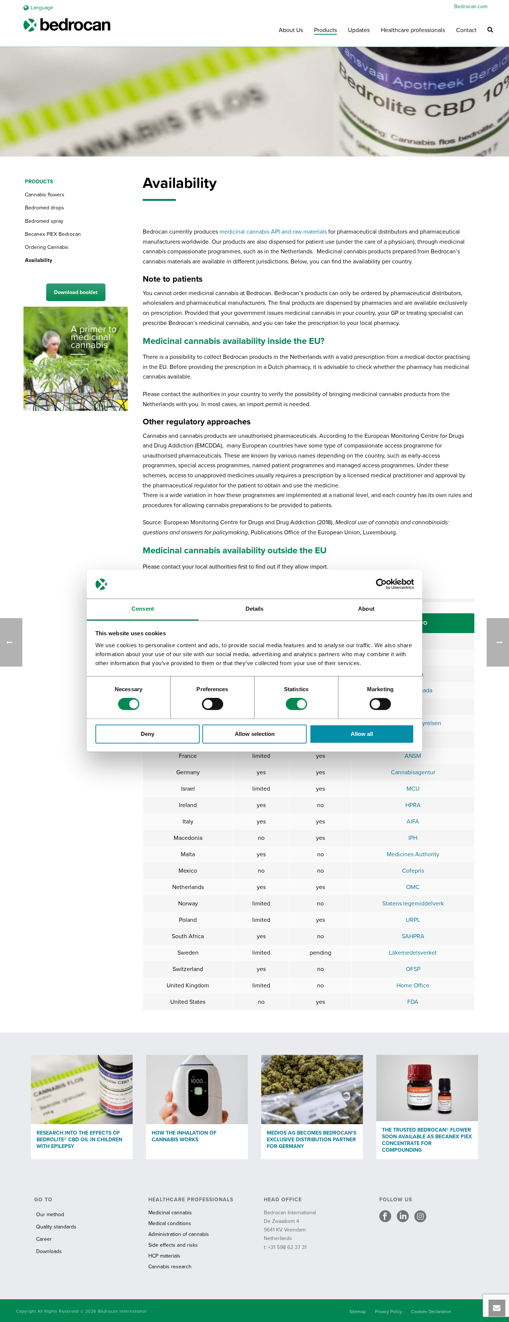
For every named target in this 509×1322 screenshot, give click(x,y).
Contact (466, 30)
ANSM (413, 756)
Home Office (412, 985)
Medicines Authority (413, 854)
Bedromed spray (44, 221)
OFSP (413, 969)
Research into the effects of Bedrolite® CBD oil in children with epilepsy (79, 1139)
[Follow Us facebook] (385, 1217)
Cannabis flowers (44, 195)
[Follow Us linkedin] (403, 1217)
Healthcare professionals (413, 30)
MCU (413, 789)
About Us (291, 30)
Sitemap (358, 1311)
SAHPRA (413, 936)
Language (42, 7)
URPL (413, 920)
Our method (50, 1214)
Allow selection (255, 734)
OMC (413, 887)
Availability (38, 260)
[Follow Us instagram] (420, 1217)
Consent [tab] (143, 608)
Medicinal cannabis (170, 1212)
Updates (359, 30)
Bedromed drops (44, 208)
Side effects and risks (173, 1245)
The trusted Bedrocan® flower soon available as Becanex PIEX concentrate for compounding (427, 1140)
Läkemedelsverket (413, 952)
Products (325, 30)
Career (44, 1239)
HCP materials (164, 1256)
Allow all (362, 734)
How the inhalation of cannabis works (184, 1136)
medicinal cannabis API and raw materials (273, 231)
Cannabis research (170, 1267)
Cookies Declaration (431, 1311)
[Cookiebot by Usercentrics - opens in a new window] (381, 584)
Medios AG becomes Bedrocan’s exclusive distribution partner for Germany (311, 1139)
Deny (147, 734)
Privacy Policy (388, 1311)
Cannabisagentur (413, 772)
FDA (412, 1002)
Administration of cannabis (178, 1234)
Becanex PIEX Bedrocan (53, 234)
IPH (412, 838)
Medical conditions (169, 1223)
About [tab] (366, 608)
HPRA (413, 805)
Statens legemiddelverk (413, 903)
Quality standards (56, 1227)
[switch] (212, 704)
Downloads (49, 1251)
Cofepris (413, 871)
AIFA (413, 821)
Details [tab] (255, 608)
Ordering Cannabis (47, 247)
